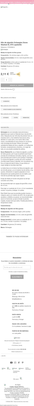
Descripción (5, 127)
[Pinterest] (23, 362)
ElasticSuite (15, 405)
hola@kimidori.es (18, 351)
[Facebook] (19, 362)
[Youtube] (11, 362)
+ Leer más (3, 68)
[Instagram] (15, 362)
